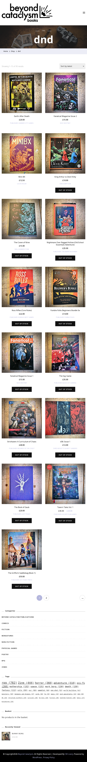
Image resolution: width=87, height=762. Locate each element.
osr (33, 690)
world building (72, 690)
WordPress (37, 757)
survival (33, 698)
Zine (26, 682)
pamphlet (44, 690)
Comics (5, 623)
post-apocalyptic (68, 694)
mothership (19, 686)
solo (22, 690)
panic (81, 698)
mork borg (54, 686)
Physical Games (9, 648)
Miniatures (7, 636)
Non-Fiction (8, 642)
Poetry (5, 654)
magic (55, 694)
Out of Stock (65, 190)
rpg (9, 682)
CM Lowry (69, 754)
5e (47, 694)
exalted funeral (68, 698)
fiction (54, 698)
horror (44, 682)
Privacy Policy (49, 757)
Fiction (6, 629)
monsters (7, 694)
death (72, 686)
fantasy (9, 690)
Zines (4, 667)
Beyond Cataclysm (25, 754)
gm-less (43, 698)
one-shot (56, 690)
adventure (65, 682)
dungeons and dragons (24, 694)
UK (4, 698)
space (37, 686)
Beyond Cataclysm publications (18, 617)
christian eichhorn (17, 698)
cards (39, 694)
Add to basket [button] (22, 95)
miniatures (8, 701)
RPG (3, 661)
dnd (80, 694)
